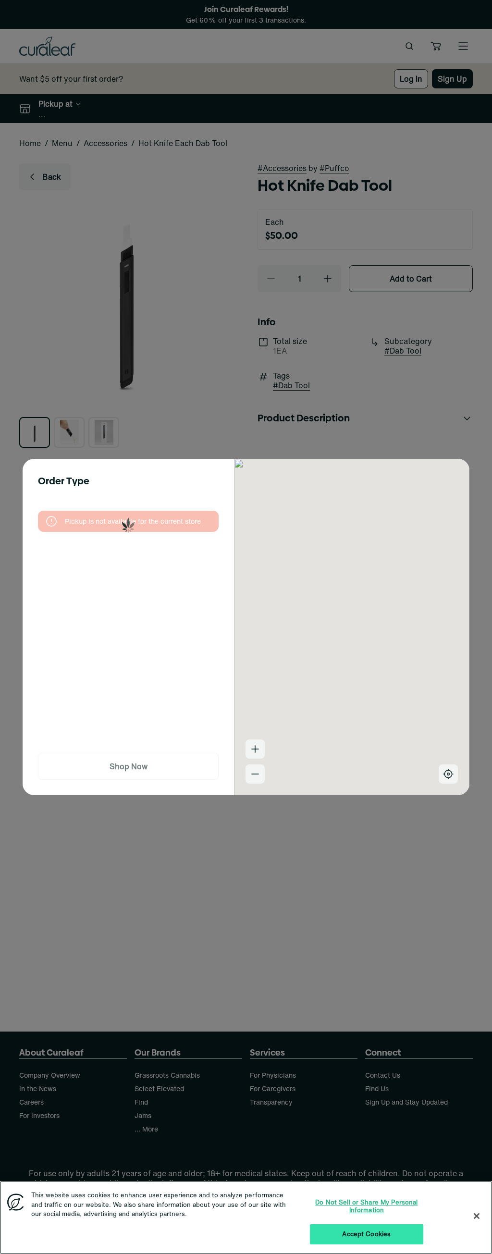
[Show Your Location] (448, 774)
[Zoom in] (255, 749)
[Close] (476, 1216)
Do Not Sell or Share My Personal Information (366, 1206)
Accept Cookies (366, 1234)
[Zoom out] (255, 774)
